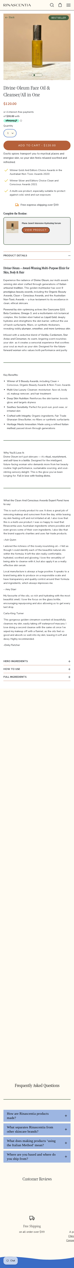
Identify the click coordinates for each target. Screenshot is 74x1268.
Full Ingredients (15, 677)
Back (12, 17)
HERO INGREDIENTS (15, 661)
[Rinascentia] (17, 5)
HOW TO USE (11, 669)
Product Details (15, 255)
